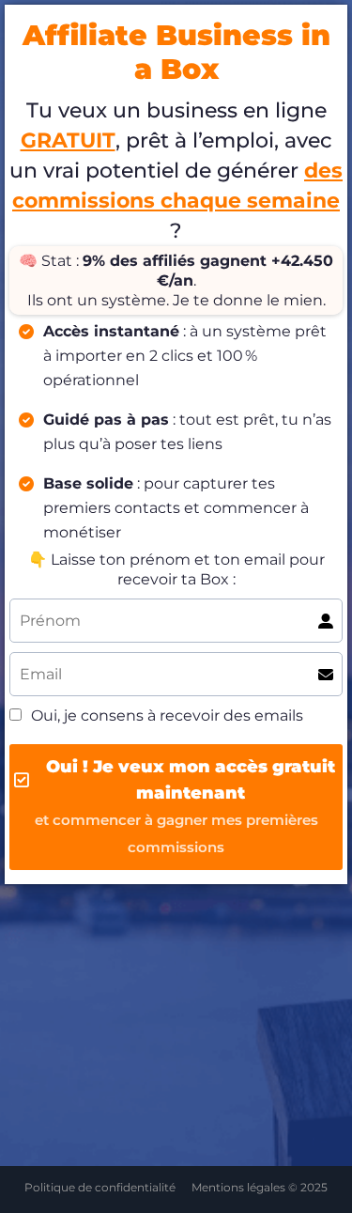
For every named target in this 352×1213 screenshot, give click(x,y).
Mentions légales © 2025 (259, 1187)
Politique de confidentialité (100, 1187)
